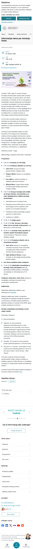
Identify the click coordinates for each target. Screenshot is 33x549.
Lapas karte (5, 481)
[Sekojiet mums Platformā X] (10, 525)
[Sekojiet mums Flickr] (14, 525)
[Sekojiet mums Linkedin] (6, 525)
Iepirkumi (5, 449)
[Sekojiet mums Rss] (22, 525)
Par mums (5, 459)
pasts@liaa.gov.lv (9, 503)
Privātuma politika (7, 471)
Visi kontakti (10, 514)
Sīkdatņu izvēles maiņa (9, 491)
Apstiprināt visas (24, 18)
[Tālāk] (29, 412)
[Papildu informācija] (10, 509)
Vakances (5, 444)
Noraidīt (8, 18)
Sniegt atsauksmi (16, 430)
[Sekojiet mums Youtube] (18, 525)
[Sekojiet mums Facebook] (2, 525)
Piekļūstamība (6, 476)
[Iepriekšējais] (3, 412)
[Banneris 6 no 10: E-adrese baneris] (16, 412)
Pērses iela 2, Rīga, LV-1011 (12, 505)
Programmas (6, 454)
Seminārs (12, 381)
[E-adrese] (5, 509)
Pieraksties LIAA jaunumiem (10, 486)
